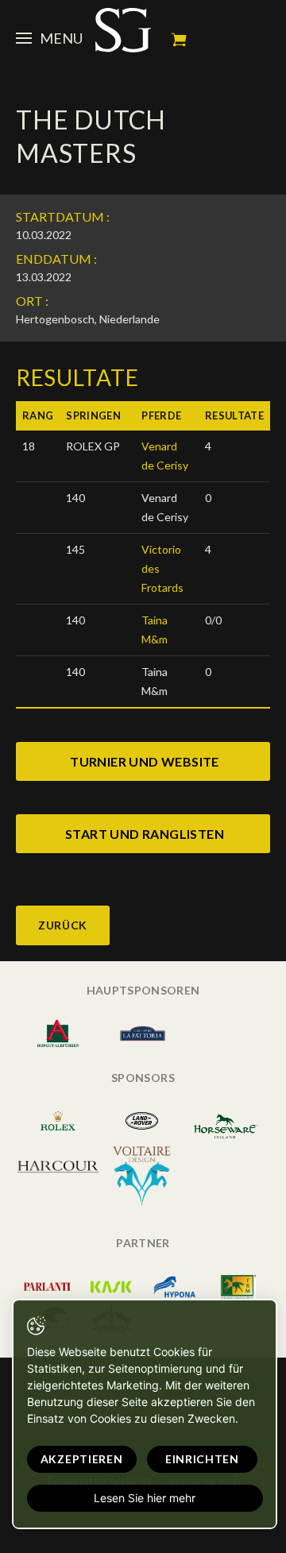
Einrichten (202, 1459)
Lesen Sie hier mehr (144, 1498)
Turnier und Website (144, 761)
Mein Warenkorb (179, 40)
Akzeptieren (82, 1459)
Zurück (62, 925)
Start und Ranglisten (144, 833)
